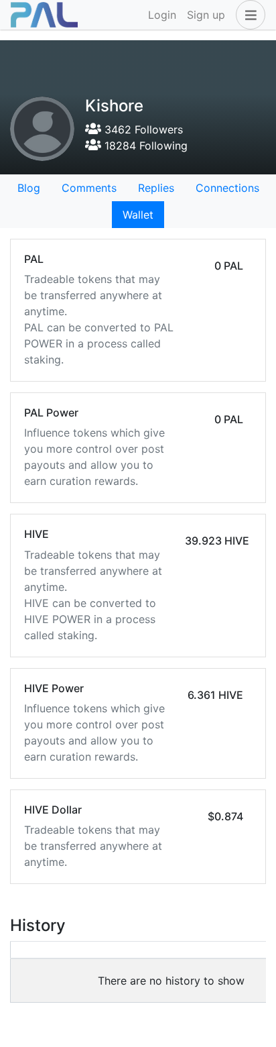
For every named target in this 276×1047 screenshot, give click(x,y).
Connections (227, 188)
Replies (156, 188)
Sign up (206, 14)
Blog (28, 188)
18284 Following (144, 145)
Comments (89, 188)
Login (162, 14)
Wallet (138, 214)
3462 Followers (142, 129)
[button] (247, 15)
